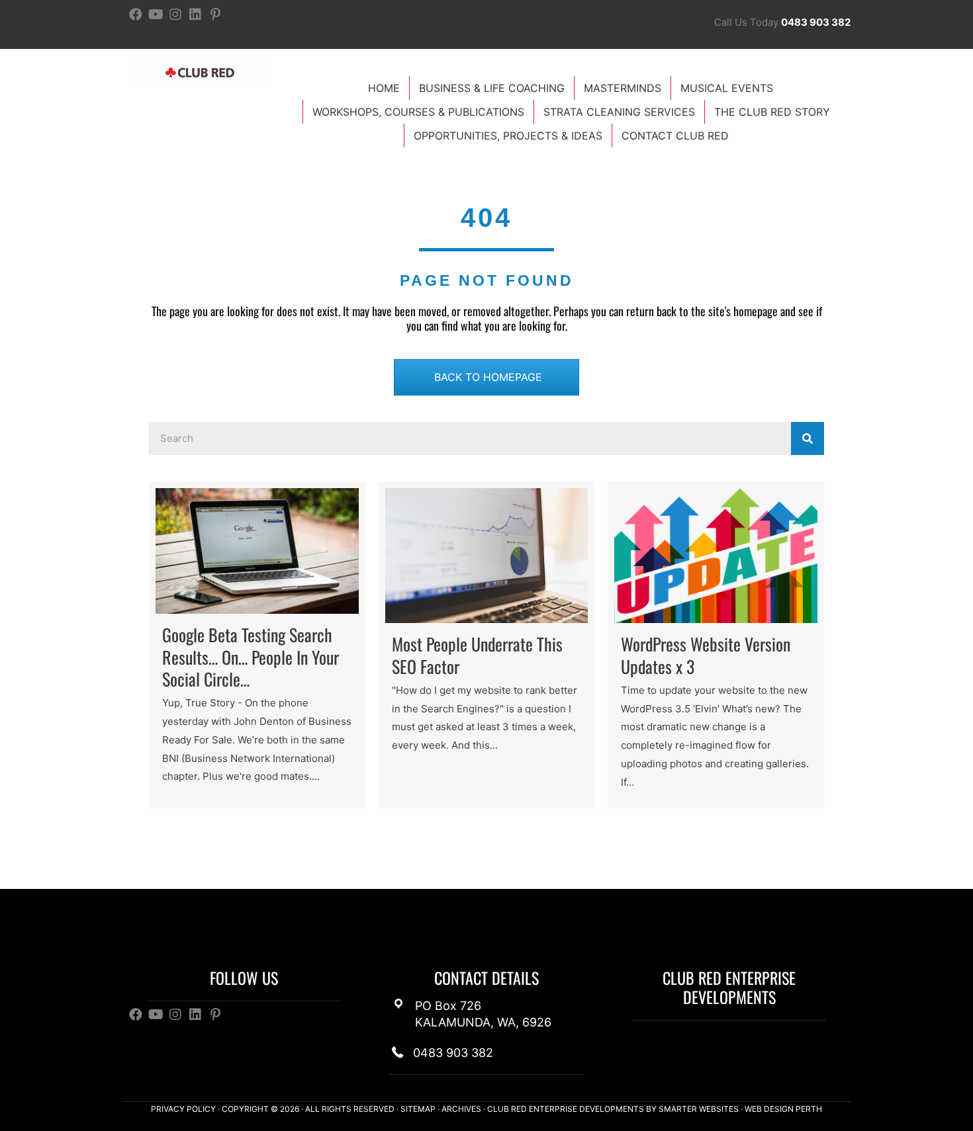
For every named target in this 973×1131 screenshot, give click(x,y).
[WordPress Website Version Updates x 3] (716, 645)
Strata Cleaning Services (619, 111)
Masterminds (622, 88)
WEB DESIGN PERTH (783, 1109)
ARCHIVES (461, 1109)
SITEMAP (418, 1109)
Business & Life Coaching (492, 88)
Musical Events (726, 88)
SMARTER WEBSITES (699, 1109)
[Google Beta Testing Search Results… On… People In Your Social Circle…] (257, 645)
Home (384, 88)
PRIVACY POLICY (183, 1109)
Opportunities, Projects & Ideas (508, 135)
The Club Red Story (772, 111)
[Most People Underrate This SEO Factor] (487, 645)
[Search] (807, 438)
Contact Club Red (675, 135)
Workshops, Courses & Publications (418, 111)
